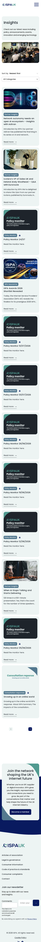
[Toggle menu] (36, 4)
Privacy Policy (32, 919)
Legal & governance (11, 860)
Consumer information (12, 864)
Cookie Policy (20, 937)
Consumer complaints (12, 874)
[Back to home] (9, 5)
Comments (7, 901)
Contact (6, 878)
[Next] (30, 729)
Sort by (5, 73)
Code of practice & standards (16, 869)
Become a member (20, 812)
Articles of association (12, 855)
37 (26, 729)
